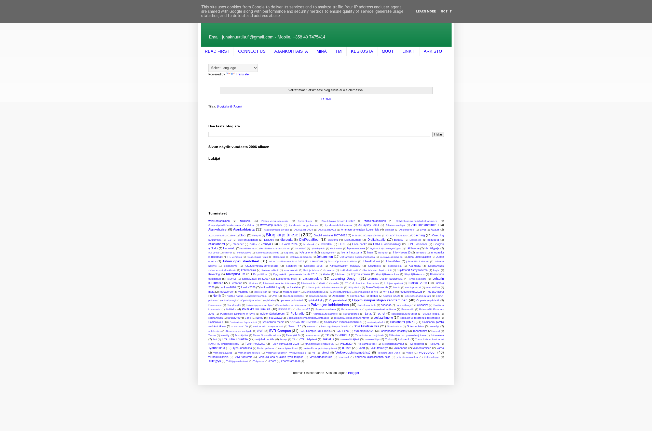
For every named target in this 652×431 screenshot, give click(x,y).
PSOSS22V (285, 309)
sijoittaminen (215, 317)
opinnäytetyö (229, 300)
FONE (342, 244)
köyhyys (231, 278)
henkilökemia (248, 248)
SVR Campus (280, 331)
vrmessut (343, 357)
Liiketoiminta (308, 283)
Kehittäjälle (374, 265)
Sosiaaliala (275, 317)
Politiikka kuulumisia (256, 309)
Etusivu (326, 99)
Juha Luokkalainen (419, 256)
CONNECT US (252, 51)
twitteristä (345, 343)
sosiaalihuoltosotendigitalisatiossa (420, 317)
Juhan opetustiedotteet (240, 261)
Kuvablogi (214, 274)
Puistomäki (407, 309)
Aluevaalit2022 (327, 229)
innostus (421, 252)
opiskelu (269, 300)
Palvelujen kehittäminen (330, 305)
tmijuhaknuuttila (264, 339)
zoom (272, 360)
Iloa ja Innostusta (351, 252)
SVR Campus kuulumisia (315, 330)
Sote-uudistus (415, 326)
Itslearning (279, 256)
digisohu (333, 239)
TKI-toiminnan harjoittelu (369, 335)
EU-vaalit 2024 (288, 244)
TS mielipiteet (308, 339)
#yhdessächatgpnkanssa (304, 225)
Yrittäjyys (214, 361)
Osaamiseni (215, 305)
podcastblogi (403, 305)
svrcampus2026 (364, 330)
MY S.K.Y (389, 291)
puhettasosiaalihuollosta (381, 309)
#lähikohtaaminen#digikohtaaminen (417, 221)
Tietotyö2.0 (293, 335)
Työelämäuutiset (366, 343)
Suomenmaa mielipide (239, 331)
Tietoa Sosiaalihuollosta (267, 335)
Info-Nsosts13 (402, 252)
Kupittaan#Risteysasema (412, 270)
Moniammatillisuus (314, 291)
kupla (436, 270)
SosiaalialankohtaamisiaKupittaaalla (308, 317)
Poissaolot (421, 304)
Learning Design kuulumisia (385, 278)
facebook (308, 244)
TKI (327, 335)
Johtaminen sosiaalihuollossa (357, 256)
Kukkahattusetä (349, 270)
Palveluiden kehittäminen (291, 305)
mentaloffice (433, 287)
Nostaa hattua (235, 295)
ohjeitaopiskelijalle (293, 295)
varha (440, 347)
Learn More (426, 11)
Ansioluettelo (407, 229)
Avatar (435, 229)
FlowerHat (326, 244)
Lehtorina (236, 283)
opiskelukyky (316, 300)
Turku (388, 339)
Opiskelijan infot (250, 300)
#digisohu (245, 220)
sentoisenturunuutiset (404, 313)
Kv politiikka (260, 274)
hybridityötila (318, 248)
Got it (446, 11)
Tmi (215, 339)
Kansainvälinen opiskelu (345, 265)
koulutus (329, 270)
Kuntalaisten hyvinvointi (377, 270)
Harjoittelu (229, 248)
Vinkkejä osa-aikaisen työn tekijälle (281, 356)
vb (314, 352)
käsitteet (340, 274)
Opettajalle (338, 295)
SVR (260, 331)
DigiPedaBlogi (309, 239)
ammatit (389, 229)
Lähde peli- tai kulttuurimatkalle (324, 287)
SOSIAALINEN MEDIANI (304, 322)
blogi (242, 235)
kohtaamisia (248, 270)
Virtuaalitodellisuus (320, 356)
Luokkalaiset (293, 287)
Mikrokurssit (260, 291)
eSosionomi (216, 244)
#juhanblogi (305, 221)
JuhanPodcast (371, 261)
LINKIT (408, 51)
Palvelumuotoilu (367, 305)
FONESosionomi (417, 244)
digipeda (286, 239)
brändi (356, 235)
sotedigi (434, 326)
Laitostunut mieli (286, 278)
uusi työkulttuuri (288, 348)
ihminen (228, 252)
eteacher (238, 244)
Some (259, 317)
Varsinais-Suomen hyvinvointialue (286, 352)
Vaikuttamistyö (379, 347)
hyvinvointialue (356, 248)
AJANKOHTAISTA (291, 51)
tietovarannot (312, 335)
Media (396, 287)
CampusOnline (373, 235)
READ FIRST (217, 51)
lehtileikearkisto (418, 278)
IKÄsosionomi (307, 252)
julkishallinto (231, 265)
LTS (346, 283)
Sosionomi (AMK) (402, 322)
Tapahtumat (420, 330)
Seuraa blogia (431, 313)
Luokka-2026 (228, 287)
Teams (212, 335)
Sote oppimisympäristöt (334, 326)
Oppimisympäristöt (428, 300)
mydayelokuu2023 (411, 291)
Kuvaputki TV (235, 274)
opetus (374, 295)
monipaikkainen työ (366, 291)
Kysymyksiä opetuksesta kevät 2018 (295, 274)
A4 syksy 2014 (368, 224)
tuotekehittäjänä (349, 339)
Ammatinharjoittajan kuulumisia (360, 229)
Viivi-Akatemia (243, 356)
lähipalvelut (354, 287)
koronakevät (291, 270)
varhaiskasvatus (222, 352)
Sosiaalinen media (273, 322)
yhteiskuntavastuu (407, 357)
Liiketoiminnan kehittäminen (279, 283)
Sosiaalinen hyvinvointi (243, 322)
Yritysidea (259, 361)
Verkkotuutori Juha (388, 352)
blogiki (257, 235)
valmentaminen (422, 347)
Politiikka (231, 309)
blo (233, 235)
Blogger (353, 373)
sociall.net (233, 317)
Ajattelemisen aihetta (276, 229)
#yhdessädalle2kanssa (338, 225)
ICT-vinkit (213, 252)
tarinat (436, 331)
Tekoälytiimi (241, 335)
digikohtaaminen (248, 239)
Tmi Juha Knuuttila (235, 339)
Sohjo (248, 317)
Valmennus (400, 347)
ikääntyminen (328, 252)
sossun (311, 326)
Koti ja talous (311, 270)
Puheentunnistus (351, 309)
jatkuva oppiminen (301, 256)
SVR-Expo (342, 330)
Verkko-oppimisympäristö (352, 352)
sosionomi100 (240, 326)
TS (293, 339)
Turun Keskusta (255, 343)
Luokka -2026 (417, 283)
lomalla (335, 283)
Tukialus (328, 339)
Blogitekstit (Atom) (229, 106)
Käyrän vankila (360, 274)
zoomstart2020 (290, 360)
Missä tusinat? (291, 291)
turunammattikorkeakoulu (319, 343)
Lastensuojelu (312, 278)
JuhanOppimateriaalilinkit (342, 261)
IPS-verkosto (234, 256)
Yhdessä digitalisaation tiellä (372, 356)
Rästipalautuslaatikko (325, 313)
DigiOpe (269, 239)
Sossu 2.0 (294, 326)
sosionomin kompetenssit (268, 326)
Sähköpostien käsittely (393, 330)
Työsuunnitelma (242, 347)
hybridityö (300, 248)
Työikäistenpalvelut (393, 343)
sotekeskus (215, 331)
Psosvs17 (303, 309)
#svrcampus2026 (271, 224)
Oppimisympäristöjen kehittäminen (380, 300)
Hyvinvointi (336, 248)
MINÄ (322, 51)
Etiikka (253, 244)
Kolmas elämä (270, 270)
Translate (242, 74)
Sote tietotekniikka (366, 326)
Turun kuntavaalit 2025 (285, 343)
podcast (386, 304)
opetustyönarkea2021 (418, 295)
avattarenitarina (217, 235)
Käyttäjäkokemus (414, 274)
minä (275, 291)
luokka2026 (248, 287)
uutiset (346, 348)
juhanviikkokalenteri (417, 261)
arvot (423, 229)
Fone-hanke (359, 244)
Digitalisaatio (377, 239)
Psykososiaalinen (326, 309)
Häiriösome (412, 248)
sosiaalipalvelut (376, 322)
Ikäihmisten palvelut (267, 252)
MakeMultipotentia (377, 287)
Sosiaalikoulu (216, 322)
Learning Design (344, 278)
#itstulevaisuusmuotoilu (275, 221)
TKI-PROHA (342, 335)
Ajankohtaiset (217, 229)
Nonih (217, 296)
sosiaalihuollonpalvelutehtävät (351, 317)
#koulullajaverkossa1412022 (338, 221)
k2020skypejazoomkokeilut (261, 265)
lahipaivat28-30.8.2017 (256, 278)
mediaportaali (413, 287)
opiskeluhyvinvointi (291, 300)
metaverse (226, 291)
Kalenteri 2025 (313, 265)
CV (230, 239)
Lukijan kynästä (393, 283)
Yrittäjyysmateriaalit (237, 361)
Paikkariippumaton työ (259, 305)
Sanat (368, 313)
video (409, 352)
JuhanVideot (393, 261)
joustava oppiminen (391, 256)
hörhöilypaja (432, 248)
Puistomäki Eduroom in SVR (237, 313)
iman (370, 252)
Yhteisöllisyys (431, 357)
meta (211, 291)
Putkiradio (298, 313)
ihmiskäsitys (244, 252)
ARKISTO (433, 51)
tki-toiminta (437, 335)
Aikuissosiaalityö (395, 225)
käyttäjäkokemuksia (387, 274)
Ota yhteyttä (234, 305)
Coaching (418, 235)
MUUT (388, 51)
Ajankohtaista (244, 229)
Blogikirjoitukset (283, 234)
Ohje (274, 295)
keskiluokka (395, 265)
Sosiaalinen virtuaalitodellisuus (343, 322)
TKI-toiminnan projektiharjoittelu (407, 335)
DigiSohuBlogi (352, 239)
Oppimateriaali (338, 300)
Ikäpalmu (288, 252)
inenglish (383, 252)
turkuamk (404, 339)
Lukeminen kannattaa (366, 283)
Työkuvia (434, 343)
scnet (381, 313)
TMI (338, 51)
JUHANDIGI (316, 261)
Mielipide (243, 291)
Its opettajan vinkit (257, 256)
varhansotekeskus (249, 352)
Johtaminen (325, 257)
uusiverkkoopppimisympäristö (320, 348)
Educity (398, 239)
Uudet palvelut (266, 348)
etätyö (267, 244)
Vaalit (362, 347)
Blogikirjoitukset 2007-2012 (330, 235)
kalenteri (291, 265)
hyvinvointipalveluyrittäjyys (385, 248)
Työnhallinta (216, 348)
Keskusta (414, 265)
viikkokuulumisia (218, 356)
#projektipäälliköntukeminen (224, 225)
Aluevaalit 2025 (303, 229)
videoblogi (427, 352)
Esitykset (433, 239)
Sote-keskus (394, 326)
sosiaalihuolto (383, 317)
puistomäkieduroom (272, 313)
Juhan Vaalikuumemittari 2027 (286, 261)
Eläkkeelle (416, 239)
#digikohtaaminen (219, 220)
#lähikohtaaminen (375, 220)
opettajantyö (357, 295)
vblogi (325, 352)
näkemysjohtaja (257, 295)
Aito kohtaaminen (424, 225)
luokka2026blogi (270, 287)
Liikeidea (253, 283)
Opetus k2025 (391, 295)
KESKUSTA (362, 51)
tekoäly (225, 335)
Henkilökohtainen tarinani (275, 248)
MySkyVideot (436, 291)
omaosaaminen (318, 295)
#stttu (250, 225)
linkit (322, 283)
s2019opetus (351, 313)
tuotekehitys (372, 339)
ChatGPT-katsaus (396, 235)
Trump (283, 339)
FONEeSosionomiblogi (387, 244)
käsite (326, 274)
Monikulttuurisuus (340, 291)
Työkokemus (417, 343)
